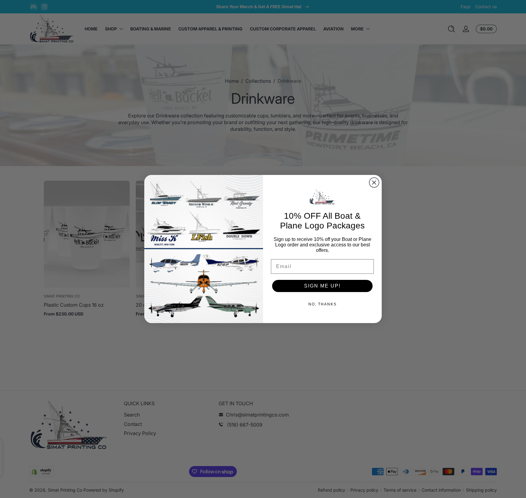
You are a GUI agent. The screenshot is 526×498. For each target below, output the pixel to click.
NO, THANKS (322, 304)
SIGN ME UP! (322, 285)
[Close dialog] (374, 182)
